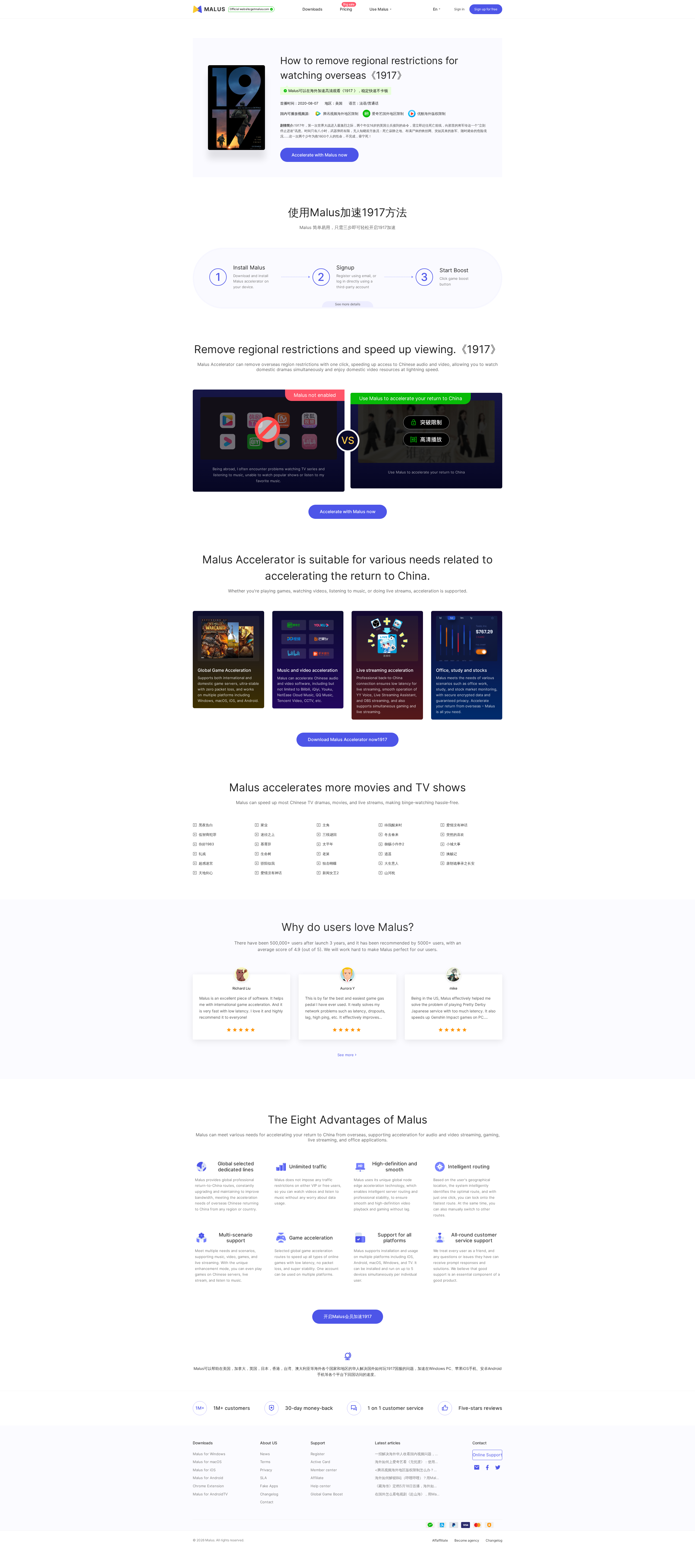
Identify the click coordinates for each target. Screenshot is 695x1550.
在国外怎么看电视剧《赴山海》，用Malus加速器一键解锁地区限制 (407, 1494)
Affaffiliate (440, 1540)
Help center (321, 1486)
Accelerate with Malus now (319, 155)
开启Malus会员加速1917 (348, 1316)
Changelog (269, 1494)
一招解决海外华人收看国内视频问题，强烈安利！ (407, 1454)
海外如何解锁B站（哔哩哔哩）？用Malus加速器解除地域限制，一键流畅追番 (407, 1478)
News (265, 1454)
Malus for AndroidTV (210, 1494)
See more (345, 1055)
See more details (347, 304)
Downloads (312, 9)
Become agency (466, 1540)
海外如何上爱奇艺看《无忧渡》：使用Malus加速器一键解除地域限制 (407, 1462)
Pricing (347, 9)
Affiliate (317, 1478)
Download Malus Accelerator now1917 (347, 739)
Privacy (266, 1470)
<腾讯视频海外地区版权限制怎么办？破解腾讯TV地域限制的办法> (407, 1470)
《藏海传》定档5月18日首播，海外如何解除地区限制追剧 (407, 1486)
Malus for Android (208, 1478)
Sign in (459, 9)
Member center (324, 1470)
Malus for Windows (209, 1454)
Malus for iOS (204, 1470)
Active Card (320, 1462)
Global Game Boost (327, 1494)
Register (318, 1454)
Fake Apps (269, 1486)
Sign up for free (485, 9)
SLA (263, 1478)
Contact (266, 1502)
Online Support (487, 1454)
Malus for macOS (207, 1462)
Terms (265, 1462)
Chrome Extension (208, 1486)
